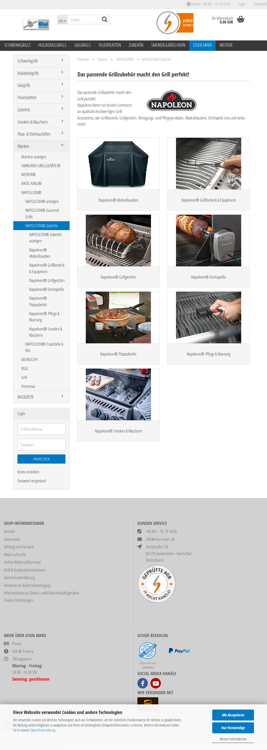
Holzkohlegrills (52, 45)
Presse (16, 643)
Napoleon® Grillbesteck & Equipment (46, 268)
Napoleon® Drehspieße (46, 289)
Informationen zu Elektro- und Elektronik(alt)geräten (41, 593)
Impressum (12, 539)
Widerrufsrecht (15, 554)
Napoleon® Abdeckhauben (39, 253)
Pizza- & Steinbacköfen (34, 134)
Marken (23, 146)
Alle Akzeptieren (233, 714)
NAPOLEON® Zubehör (41, 226)
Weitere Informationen (233, 738)
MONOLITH (29, 359)
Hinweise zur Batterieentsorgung (27, 585)
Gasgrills (82, 45)
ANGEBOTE (25, 397)
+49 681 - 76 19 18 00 (161, 531)
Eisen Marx (202, 45)
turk (24, 377)
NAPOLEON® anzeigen (42, 201)
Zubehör (136, 45)
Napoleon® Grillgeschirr (47, 280)
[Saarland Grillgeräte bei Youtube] (155, 683)
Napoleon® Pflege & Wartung (44, 316)
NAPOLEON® (31, 192)
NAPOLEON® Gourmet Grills (42, 213)
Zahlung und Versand (19, 547)
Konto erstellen (28, 472)
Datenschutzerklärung (42, 730)
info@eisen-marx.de (160, 539)
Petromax (28, 386)
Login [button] (241, 4)
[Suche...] (105, 20)
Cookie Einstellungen (18, 600)
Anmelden (41, 458)
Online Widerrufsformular (22, 562)
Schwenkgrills (17, 45)
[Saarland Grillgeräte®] (33, 24)
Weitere (226, 45)
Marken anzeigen (33, 157)
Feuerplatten (110, 45)
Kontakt (9, 531)
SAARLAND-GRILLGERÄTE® (40, 166)
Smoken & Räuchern (168, 45)
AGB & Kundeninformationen (24, 570)
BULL (25, 368)
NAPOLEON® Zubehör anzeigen (45, 237)
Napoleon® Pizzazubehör (38, 301)
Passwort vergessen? (31, 481)
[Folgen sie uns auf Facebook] (142, 683)
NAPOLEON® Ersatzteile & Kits (44, 347)
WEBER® (28, 174)
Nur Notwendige (233, 727)
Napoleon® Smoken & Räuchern (45, 332)
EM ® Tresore (23, 651)
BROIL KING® (31, 183)
